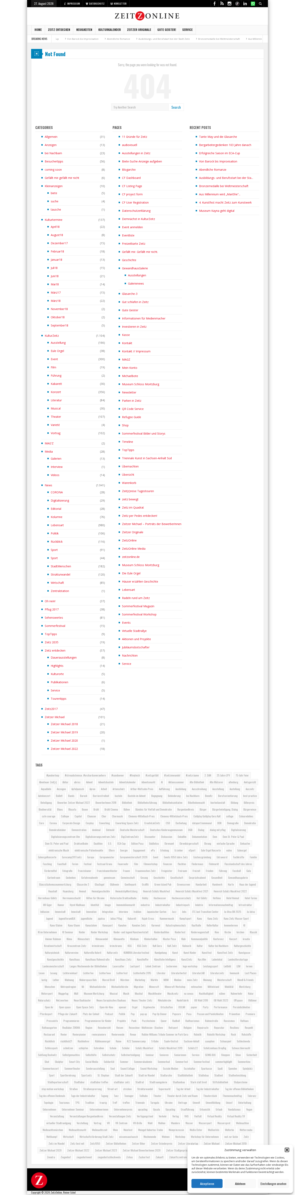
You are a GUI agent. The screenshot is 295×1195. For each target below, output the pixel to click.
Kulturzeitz (112, 953)
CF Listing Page (132, 186)
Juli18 (54, 268)
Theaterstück (210, 1096)
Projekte (121, 1021)
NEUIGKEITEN (84, 29)
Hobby (145, 898)
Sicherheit (251, 1055)
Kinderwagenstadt (200, 932)
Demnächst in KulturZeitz (138, 219)
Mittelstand (213, 987)
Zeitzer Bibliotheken (116, 1143)
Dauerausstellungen (64, 657)
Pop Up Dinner (160, 1014)
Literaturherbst (179, 973)
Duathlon (98, 843)
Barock (83, 796)
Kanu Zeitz (213, 918)
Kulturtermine (53, 220)
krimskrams (98, 946)
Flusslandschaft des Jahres (238, 864)
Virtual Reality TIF (236, 1116)
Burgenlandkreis (185, 809)
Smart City (74, 1062)
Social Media (91, 1062)
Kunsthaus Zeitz (123, 959)
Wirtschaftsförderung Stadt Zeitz (96, 1137)
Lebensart (57, 525)
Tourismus (64, 1103)
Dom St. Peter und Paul (56, 843)
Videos (55, 475)
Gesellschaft (176, 878)
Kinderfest (180, 932)
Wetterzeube (246, 1130)
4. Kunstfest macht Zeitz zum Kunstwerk (225, 202)
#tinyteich (135, 775)
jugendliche (86, 918)
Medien (177, 980)
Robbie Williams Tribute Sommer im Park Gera (165, 1034)
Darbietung (181, 823)
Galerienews (136, 283)
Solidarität (109, 1062)
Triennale (140, 1103)
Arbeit (104, 789)
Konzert (56, 392)
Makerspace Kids (88, 980)
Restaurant (49, 1034)
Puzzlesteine (148, 1021)
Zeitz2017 (51, 709)
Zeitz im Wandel (57, 1143)
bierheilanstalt (218, 803)
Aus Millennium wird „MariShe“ (235, 38)
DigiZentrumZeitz (130, 837)
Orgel (134, 1007)
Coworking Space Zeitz (127, 823)
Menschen (50, 987)
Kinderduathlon (161, 932)
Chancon (91, 816)
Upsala (156, 1109)
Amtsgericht (250, 782)
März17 (56, 292)
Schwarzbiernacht (241, 1048)
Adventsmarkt (148, 782)
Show (238, 1055)
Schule (113, 1048)
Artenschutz (119, 789)
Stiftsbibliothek (220, 1082)
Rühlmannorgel (102, 1041)
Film (53, 367)
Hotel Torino (251, 898)
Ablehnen (240, 1183)
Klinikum (134, 939)
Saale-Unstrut (171, 1041)
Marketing (140, 980)
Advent (89, 782)
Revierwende (118, 1034)
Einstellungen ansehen (273, 1183)
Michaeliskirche (98, 987)
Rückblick (57, 541)
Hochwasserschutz (181, 898)
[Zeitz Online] (148, 15)
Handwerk (217, 884)
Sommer (124, 1062)
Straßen (73, 1089)
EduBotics (154, 843)
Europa (90, 857)
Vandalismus (234, 1109)
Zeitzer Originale (139, 29)
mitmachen (196, 987)
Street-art (112, 1089)
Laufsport (135, 966)
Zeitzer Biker (138, 1143)
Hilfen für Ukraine (95, 898)
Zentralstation (60, 591)
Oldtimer (252, 1000)
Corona (53, 823)
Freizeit (196, 871)
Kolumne (56, 517)
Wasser (189, 1123)
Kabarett (56, 384)
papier (194, 1007)
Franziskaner (84, 871)
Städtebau (203, 1075)
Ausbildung (180, 789)
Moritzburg (244, 987)
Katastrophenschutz (176, 925)
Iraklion (137, 912)
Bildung (234, 803)
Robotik (197, 1034)
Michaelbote (130, 376)
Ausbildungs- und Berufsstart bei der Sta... (226, 178)
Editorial (56, 509)
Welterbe (229, 1130)
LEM (238, 966)
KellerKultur (213, 925)
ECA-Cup (121, 843)
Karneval (156, 925)
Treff (114, 1103)
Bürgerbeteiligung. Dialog (225, 809)
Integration (107, 912)
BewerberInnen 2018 (106, 803)
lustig (44, 980)
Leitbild (227, 966)
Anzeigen (51, 145)
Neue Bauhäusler (82, 1000)
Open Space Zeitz (85, 1007)
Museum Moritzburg (94, 993)
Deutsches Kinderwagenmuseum (166, 830)
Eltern (112, 850)
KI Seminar (67, 932)
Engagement (139, 850)
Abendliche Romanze (89, 38)
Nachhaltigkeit (206, 993)
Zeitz (246, 1137)
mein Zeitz (192, 980)
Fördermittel (50, 871)
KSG (130, 946)
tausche (56, 209)
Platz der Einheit (91, 1014)
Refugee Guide (131, 417)
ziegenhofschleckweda (109, 1157)
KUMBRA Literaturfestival (136, 953)
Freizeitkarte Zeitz (133, 243)
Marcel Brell (108, 980)
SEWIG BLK (210, 1055)
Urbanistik (205, 1109)
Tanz (116, 1096)
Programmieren (71, 1021)
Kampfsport (185, 918)
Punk (133, 1021)
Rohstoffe (246, 1034)
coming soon (53, 169)
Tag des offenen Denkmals (52, 1096)
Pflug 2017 (52, 609)
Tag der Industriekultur (207, 1089)
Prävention (234, 1014)
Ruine (118, 1041)
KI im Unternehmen (47, 932)
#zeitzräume (192, 775)
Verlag (175, 1116)
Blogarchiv (129, 169)
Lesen (42, 973)
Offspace (238, 1000)
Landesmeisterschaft (53, 966)
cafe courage (48, 816)
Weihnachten (242, 1123)
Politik (55, 533)
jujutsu (101, 918)
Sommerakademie (143, 1062)
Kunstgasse (244, 953)
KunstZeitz (186, 959)
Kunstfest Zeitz (225, 953)
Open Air (49, 1007)
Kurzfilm (202, 959)
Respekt (249, 1028)
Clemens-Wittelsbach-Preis (174, 816)
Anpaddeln (46, 789)
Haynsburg (68, 891)
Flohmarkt (214, 864)
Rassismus (229, 1021)
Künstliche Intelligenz (165, 959)
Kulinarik (186, 946)
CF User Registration (135, 202)
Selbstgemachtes (71, 1055)
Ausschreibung (199, 789)
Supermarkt (165, 1089)
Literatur (56, 400)
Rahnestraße (211, 1021)
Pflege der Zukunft (67, 1014)
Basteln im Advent (137, 796)
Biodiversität (45, 809)
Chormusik (117, 816)
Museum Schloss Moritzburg (140, 384)
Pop (133, 1014)
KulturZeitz (52, 336)
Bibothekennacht (196, 803)
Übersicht (128, 474)
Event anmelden (132, 227)
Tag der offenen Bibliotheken (239, 1089)
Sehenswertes (54, 617)
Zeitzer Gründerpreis (161, 1143)
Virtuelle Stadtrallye (134, 631)
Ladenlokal (217, 959)
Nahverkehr (236, 993)
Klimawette (119, 939)
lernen (249, 966)
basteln (118, 796)
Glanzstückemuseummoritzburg (55, 884)
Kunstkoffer (143, 959)
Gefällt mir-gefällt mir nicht (62, 178)
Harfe (231, 884)
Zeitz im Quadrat (133, 507)
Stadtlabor (79, 1082)
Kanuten (122, 925)
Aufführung (164, 789)
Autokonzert (44, 796)
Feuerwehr (123, 864)
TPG (77, 1103)
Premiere (250, 1014)
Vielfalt (198, 1116)
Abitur (65, 782)
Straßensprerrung (92, 1089)
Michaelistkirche (119, 987)
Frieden (209, 871)
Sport (54, 550)
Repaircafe (203, 1028)
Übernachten (130, 466)
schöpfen (83, 1048)
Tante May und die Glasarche (218, 137)
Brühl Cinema (111, 809)
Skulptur (59, 1062)
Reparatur (219, 1028)
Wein (115, 1130)
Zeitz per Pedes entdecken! (139, 516)
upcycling (143, 1109)
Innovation (91, 912)
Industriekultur (162, 905)
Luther (56, 980)
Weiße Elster (196, 1130)
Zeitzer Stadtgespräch (177, 1150)
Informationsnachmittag (221, 905)
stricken (127, 1089)
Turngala (154, 1103)
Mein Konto (129, 368)
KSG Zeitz (142, 946)
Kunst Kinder (190, 953)
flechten (182, 864)
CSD (168, 823)
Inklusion (44, 912)
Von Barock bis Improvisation (218, 161)
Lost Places (250, 973)
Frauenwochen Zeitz (145, 871)
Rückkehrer (84, 1041)
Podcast (109, 1014)
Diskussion (166, 837)
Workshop (180, 1137)
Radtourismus (192, 1021)
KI (244, 925)
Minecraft (154, 987)
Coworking (104, 823)
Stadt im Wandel (146, 1075)
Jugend (49, 918)
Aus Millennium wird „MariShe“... (219, 194)
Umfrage (182, 1103)
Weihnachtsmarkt (77, 1130)
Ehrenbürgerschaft (189, 843)
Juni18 (55, 276)
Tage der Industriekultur (83, 1096)
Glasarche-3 (129, 294)
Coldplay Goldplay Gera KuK (207, 816)
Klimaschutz (84, 939)
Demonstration (79, 830)
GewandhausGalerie (135, 268)
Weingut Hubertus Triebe (150, 1130)
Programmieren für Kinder (98, 1021)
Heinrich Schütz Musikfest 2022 (230, 891)
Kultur (200, 946)
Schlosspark (51, 1048)
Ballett (59, 796)
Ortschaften (167, 1007)
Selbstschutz (108, 1055)
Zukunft (160, 1157)
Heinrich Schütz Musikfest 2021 (192, 891)
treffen (126, 1103)
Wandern (175, 1123)
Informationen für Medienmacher (143, 318)
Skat (47, 1062)
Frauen (126, 871)
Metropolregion (68, 987)
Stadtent (218, 1075)
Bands (71, 796)
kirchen (240, 932)
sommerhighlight (223, 1062)
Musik (126, 993)
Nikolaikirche (164, 1000)
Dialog (201, 830)
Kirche (228, 932)
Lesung (53, 973)
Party (205, 1007)
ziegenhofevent (84, 1157)
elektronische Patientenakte (89, 850)
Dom (215, 837)
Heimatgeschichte (101, 891)
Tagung (104, 1096)
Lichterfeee (105, 973)
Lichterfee (88, 973)
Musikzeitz (172, 993)
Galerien (56, 458)
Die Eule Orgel (131, 573)
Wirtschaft (57, 583)
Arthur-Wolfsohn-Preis (141, 789)
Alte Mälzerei (216, 782)
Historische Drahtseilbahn (123, 898)
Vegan (249, 1109)
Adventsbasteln (106, 782)
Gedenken (71, 878)
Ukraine (169, 1103)
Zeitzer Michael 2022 (64, 749)
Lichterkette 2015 (142, 973)
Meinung (207, 980)
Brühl (96, 809)
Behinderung (174, 796)
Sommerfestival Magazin (138, 606)
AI (162, 782)
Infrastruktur (245, 905)
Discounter (150, 837)
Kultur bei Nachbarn (218, 946)
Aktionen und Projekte (136, 639)
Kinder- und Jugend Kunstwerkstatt (131, 932)
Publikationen (59, 682)
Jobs (184, 912)
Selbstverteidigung (130, 1055)
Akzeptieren (207, 1183)
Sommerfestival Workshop (139, 614)
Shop (125, 425)
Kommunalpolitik (199, 939)
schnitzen (68, 1048)
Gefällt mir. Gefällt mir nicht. (140, 252)
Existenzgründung (202, 857)
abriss (77, 782)
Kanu (199, 918)
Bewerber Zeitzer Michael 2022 (73, 803)
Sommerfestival (55, 626)
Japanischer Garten (156, 912)
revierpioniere (99, 1034)
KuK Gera (157, 946)
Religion (188, 1028)
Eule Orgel (57, 351)
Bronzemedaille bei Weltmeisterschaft (190, 38)
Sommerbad (164, 1062)
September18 (59, 325)
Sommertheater (72, 1068)
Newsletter (129, 392)
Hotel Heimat (232, 898)
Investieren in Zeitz (134, 326)
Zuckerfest (144, 1157)
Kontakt (127, 343)
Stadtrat (139, 1082)
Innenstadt (60, 912)
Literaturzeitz (217, 973)
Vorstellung (82, 1123)
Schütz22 (193, 1048)
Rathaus (244, 1021)
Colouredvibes (246, 816)
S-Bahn (155, 1041)
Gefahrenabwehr (89, 878)
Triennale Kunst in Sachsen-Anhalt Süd (147, 458)
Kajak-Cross (148, 918)
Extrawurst (222, 857)
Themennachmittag (232, 1096)
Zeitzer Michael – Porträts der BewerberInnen (151, 524)
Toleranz (251, 1096)
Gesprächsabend (197, 878)
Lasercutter (118, 966)
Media (49, 451)
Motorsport (47, 993)
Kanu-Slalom (56, 925)
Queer (164, 1021)
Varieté (55, 425)
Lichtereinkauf (70, 973)
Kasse (126, 335)
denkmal (96, 830)
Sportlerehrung (68, 1075)
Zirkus (129, 1157)
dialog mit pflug (218, 830)
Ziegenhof (66, 1157)
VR (108, 1123)
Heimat (82, 891)
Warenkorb (129, 483)
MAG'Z (49, 443)
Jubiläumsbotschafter (136, 647)
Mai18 (55, 284)
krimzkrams (116, 946)
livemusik (234, 973)
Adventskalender (127, 782)
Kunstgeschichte (55, 959)
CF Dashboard (131, 178)
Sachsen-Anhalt (191, 1041)
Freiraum (182, 871)
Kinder (82, 932)
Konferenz (218, 939)
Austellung (235, 789)
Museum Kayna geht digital (216, 211)
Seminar (149, 1055)
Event (54, 359)
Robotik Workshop (216, 1034)
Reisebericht (104, 1028)
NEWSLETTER (120, 3)
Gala (248, 871)
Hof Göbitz (202, 898)
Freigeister (166, 871)
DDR (219, 823)
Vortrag (55, 433)
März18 (56, 301)
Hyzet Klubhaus (77, 905)
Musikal (139, 993)
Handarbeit (201, 884)
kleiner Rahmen (53, 939)
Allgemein (51, 137)
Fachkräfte (238, 857)
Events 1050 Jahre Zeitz (176, 857)
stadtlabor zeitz (122, 1082)
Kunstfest (207, 953)
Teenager (129, 1096)
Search (176, 107)
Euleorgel (242, 850)
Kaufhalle (196, 925)
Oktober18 (58, 317)
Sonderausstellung (95, 1068)
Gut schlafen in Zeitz (135, 302)
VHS (186, 1116)
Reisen (119, 1028)
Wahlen (161, 1123)
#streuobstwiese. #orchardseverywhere (85, 775)
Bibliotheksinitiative (172, 803)
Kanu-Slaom (74, 925)
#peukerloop (52, 775)
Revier (64, 1034)
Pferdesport (46, 1014)
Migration (138, 987)
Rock (233, 1034)
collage (229, 816)
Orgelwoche (149, 1007)
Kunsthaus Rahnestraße (97, 959)
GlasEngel (99, 884)
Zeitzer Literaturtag (188, 1143)
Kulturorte (57, 674)
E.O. (110, 843)
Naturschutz (44, 1000)
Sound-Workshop (148, 1068)
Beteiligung (46, 803)
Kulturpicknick (52, 953)
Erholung (164, 850)
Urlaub (219, 1109)
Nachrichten (130, 655)
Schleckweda (243, 1041)
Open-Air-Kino (106, 1007)
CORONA (57, 492)
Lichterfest (122, 973)
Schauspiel (225, 1041)
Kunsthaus (74, 959)
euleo (229, 850)
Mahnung (69, 980)
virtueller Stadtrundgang (58, 1123)
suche (54, 201)
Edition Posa (137, 843)
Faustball (61, 864)
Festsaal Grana (104, 864)
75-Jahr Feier (242, 775)
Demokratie (250, 823)
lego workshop (190, 966)
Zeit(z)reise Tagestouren (138, 491)
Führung (56, 375)
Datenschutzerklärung (136, 211)
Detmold (110, 830)
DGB (190, 830)
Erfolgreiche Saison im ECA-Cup (219, 153)
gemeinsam (109, 878)
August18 (57, 235)
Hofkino (217, 898)
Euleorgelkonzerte (47, 857)
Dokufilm (182, 837)
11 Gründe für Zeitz (134, 137)
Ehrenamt (169, 843)
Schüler (126, 1048)
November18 (59, 309)
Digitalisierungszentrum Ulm (65, 837)
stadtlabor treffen (99, 1082)
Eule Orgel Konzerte (211, 850)
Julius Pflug (116, 918)
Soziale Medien (170, 1068)
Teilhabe (143, 1096)
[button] (287, 1150)
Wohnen (166, 1137)
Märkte (154, 980)
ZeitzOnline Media (133, 548)
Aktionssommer (176, 782)
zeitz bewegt (130, 499)
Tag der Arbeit (183, 1089)
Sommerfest (181, 1062)
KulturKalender (109, 29)
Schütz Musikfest (144, 1048)
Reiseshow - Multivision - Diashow (146, 1028)
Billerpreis (249, 803)
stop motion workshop (53, 1089)
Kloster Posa (169, 939)
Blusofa (72, 809)
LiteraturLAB (198, 973)
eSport (192, 850)
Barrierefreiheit (101, 796)
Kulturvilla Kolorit (92, 953)
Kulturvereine (71, 953)
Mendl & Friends (245, 980)
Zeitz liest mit (77, 1143)
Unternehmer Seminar (73, 1109)
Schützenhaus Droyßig (214, 1048)
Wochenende (149, 1137)
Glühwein (114, 884)
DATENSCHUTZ (97, 3)
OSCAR (181, 1007)
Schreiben (99, 1048)
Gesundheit (217, 878)
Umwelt (196, 1103)
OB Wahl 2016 (201, 1000)
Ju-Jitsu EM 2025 (232, 912)
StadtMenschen (61, 566)
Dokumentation (199, 837)
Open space (65, 1007)
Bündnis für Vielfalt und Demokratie (153, 809)
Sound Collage (127, 1068)
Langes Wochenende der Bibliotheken (88, 966)
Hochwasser (160, 898)
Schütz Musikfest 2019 (170, 1048)
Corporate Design (71, 823)
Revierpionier (79, 1034)
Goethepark (130, 884)
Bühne (127, 809)
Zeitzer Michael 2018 (64, 724)
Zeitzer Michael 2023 (106, 1150)
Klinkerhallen (150, 939)
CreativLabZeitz (152, 823)
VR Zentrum (121, 1123)
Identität (95, 905)
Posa (188, 1014)
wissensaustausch (128, 1137)
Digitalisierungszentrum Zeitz (100, 837)
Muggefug (63, 993)
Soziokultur (189, 1068)
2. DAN (207, 775)
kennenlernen (231, 925)
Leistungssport (210, 966)
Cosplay (90, 823)
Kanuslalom (91, 925)
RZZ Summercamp (136, 1041)
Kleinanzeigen (54, 186)
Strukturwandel (60, 574)
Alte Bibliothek (197, 782)
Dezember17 (59, 243)
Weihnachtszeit (99, 1130)
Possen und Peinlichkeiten (210, 1014)
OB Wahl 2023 (221, 1000)
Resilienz (234, 1028)
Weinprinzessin (176, 1130)
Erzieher (179, 850)
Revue (133, 1034)
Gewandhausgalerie (238, 878)
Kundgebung (161, 953)
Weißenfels (213, 1130)
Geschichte (129, 260)
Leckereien (171, 966)
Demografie (233, 823)
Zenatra (51, 1157)
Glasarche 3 (83, 884)
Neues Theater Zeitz (142, 1000)
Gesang (144, 878)
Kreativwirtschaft (53, 946)
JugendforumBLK (67, 918)
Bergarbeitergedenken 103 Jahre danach (225, 145)
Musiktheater (155, 993)
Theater (56, 417)
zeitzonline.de (131, 557)
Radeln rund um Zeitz (136, 598)
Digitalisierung (60, 500)
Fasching (47, 864)
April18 (55, 227)
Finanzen (167, 864)
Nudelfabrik (183, 1000)
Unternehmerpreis (123, 1109)
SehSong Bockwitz (47, 1055)
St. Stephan (103, 1075)
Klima (69, 939)
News (48, 485)
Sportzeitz (86, 1075)
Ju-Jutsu (251, 912)
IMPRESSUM (73, 3)
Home (38, 29)
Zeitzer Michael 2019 (64, 732)
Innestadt (76, 912)
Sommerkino (244, 1062)
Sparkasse (206, 1068)
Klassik (253, 932)
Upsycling (170, 1109)
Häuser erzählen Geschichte (140, 581)
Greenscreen (183, 884)
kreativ (246, 939)
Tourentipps (58, 698)
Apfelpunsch (77, 789)
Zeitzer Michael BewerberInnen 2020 (142, 1150)
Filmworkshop (151, 864)
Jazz (174, 912)
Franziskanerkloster (107, 871)
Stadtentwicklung (237, 1075)
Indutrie (199, 905)
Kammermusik (167, 918)
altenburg (233, 782)
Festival (88, 864)
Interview (57, 467)
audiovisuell (129, 145)
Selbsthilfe (91, 1055)
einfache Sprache (226, 843)
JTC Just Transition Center (205, 912)
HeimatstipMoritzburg (126, 891)
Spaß (220, 1068)
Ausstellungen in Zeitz (136, 153)
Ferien (75, 864)
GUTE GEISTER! (166, 29)
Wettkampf (51, 1137)
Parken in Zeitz (131, 400)
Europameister (107, 857)
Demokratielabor (57, 830)
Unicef (229, 1103)
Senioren (164, 1055)
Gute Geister (130, 310)
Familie (253, 857)
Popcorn (176, 1014)
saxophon (210, 1041)
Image (108, 905)
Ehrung (207, 843)
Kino (217, 932)
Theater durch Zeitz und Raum (182, 1096)
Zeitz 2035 (51, 642)
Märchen (124, 980)
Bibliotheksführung (147, 803)
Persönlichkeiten (241, 1007)
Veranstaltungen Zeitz (120, 1116)
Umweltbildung (213, 1103)
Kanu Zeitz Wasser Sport (236, 918)
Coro (41, 823)
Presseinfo (52, 1021)
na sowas (188, 993)
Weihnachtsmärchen (53, 1130)
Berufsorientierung (228, 796)
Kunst (175, 953)
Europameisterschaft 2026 (134, 857)
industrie (145, 905)
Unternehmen (49, 1109)
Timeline (127, 442)
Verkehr (163, 1116)
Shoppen (225, 1055)
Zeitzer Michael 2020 (64, 740)
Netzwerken (62, 1000)
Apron (92, 789)
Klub (183, 939)
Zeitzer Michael (55, 717)
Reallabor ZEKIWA (71, 1028)
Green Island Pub (162, 884)
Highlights (57, 666)
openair (122, 1007)
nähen (222, 993)
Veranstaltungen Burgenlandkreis (86, 1116)
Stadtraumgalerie (158, 1082)
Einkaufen (245, 843)
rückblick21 (66, 1041)
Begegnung (156, 796)
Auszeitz (250, 789)
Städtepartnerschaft (58, 1082)
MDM (166, 980)
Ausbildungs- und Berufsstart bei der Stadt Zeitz (135, 38)
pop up (143, 1014)
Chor (104, 816)
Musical (56, 408)
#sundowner (117, 775)
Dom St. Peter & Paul (233, 837)
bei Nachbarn (53, 153)
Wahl (150, 1123)
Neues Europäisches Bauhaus (111, 1000)
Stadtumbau (179, 1082)
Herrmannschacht (72, 898)
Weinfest (127, 1130)
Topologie (48, 1103)
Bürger (203, 809)
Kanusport (108, 925)
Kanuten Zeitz (139, 925)
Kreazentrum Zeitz (76, 946)
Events (126, 622)
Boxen (85, 809)
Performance (220, 1007)
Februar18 (57, 251)
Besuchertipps (54, 161)
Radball (176, 1021)
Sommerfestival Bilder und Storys (143, 433)
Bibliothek (127, 803)
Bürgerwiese (249, 809)
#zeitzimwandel (172, 775)
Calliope (65, 816)
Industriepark (183, 905)
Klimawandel (102, 939)
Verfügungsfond (145, 1116)
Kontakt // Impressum (136, 351)
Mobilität (229, 987)
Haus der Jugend (247, 884)
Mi (83, 987)
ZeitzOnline (129, 540)
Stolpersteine (240, 1082)
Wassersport (205, 1123)
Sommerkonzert (51, 1068)
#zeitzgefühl (152, 775)
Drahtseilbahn (81, 843)
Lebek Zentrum (153, 966)
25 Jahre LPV (223, 775)
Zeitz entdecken (59, 29)
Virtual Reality (214, 1116)
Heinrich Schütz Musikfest (156, 891)
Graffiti (145, 884)
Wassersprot (223, 1123)
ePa (153, 850)
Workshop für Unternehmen (205, 1137)
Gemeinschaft (128, 878)
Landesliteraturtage (238, 959)
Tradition (89, 1103)
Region (88, 1028)
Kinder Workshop (99, 932)
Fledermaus (197, 864)
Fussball (237, 871)
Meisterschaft (224, 980)
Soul (112, 1068)
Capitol (78, 816)
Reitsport (173, 1028)
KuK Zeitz (172, 946)
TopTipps (51, 634)
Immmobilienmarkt (125, 905)
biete (54, 193)
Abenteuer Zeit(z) (48, 782)
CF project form (132, 194)
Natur (251, 993)
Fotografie (67, 871)
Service (187, 29)
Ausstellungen (137, 275)
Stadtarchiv (166, 1075)
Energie (124, 850)
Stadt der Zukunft (124, 1075)
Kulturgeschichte (242, 946)
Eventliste (128, 235)
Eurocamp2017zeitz (72, 857)
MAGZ (126, 359)
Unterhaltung (244, 1103)
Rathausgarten (49, 1028)
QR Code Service (133, 409)
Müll (76, 993)
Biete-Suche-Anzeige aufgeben (142, 161)
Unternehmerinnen (99, 1109)
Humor (61, 905)
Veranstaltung (57, 1116)
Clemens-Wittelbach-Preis (141, 816)
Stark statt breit (198, 1082)
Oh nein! (50, 601)
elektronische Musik (59, 850)
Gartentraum (53, 878)
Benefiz (209, 796)
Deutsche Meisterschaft (132, 830)
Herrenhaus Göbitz (47, 898)
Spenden (232, 1068)
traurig (103, 1103)
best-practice (250, 796)
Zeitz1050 (95, 1143)
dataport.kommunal (202, 823)
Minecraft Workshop (175, 987)
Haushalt (52, 891)
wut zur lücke (231, 1137)
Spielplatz (248, 1068)
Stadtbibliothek (185, 1075)
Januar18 (56, 260)
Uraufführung (187, 1109)
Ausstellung (58, 343)
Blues (60, 809)
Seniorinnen (180, 1055)
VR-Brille (137, 1123)
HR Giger (47, 905)
